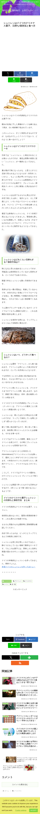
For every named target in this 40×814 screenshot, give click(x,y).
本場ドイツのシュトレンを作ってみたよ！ (19, 567)
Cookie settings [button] (20, 810)
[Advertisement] (20, 49)
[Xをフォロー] (11, 657)
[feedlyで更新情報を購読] (29, 657)
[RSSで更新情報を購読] (20, 663)
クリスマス (7, 581)
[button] (26, 79)
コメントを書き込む (20, 784)
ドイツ (6, 584)
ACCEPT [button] (33, 810)
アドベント (18, 581)
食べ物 (14, 584)
